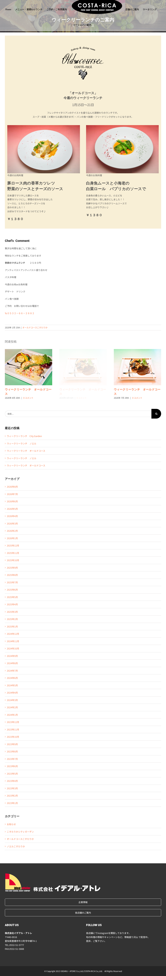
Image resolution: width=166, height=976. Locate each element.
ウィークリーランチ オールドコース (28, 367)
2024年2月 (12, 707)
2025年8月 (12, 575)
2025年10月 (13, 560)
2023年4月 (12, 780)
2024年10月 (13, 648)
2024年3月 (12, 700)
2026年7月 (12, 494)
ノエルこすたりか (16, 846)
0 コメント (28, 397)
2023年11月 (13, 729)
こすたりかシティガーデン (20, 831)
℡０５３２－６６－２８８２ (19, 313)
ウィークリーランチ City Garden (24, 436)
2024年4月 (12, 692)
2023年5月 (12, 773)
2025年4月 (12, 604)
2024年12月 (13, 633)
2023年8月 (12, 751)
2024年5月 (12, 685)
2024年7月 (12, 670)
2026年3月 (12, 523)
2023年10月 (13, 736)
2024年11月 (13, 641)
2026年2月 (12, 530)
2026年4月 (12, 516)
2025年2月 (12, 619)
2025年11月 (13, 553)
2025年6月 (12, 589)
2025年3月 (12, 611)
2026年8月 (12, 486)
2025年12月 (13, 545)
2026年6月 (12, 501)
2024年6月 (12, 677)
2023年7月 (12, 758)
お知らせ (11, 824)
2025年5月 (12, 597)
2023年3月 (12, 788)
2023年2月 (12, 795)
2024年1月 (12, 714)
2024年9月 (12, 656)
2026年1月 (12, 538)
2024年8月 (12, 663)
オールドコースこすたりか (34, 327)
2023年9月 (12, 744)
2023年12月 (13, 722)
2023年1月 (12, 803)
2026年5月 (12, 508)
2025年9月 (12, 567)
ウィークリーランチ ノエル (21, 443)
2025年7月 (12, 582)
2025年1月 (12, 626)
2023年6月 (12, 766)
